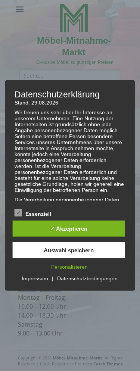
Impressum (35, 278)
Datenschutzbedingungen (87, 278)
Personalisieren (69, 267)
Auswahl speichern (69, 250)
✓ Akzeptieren (68, 228)
